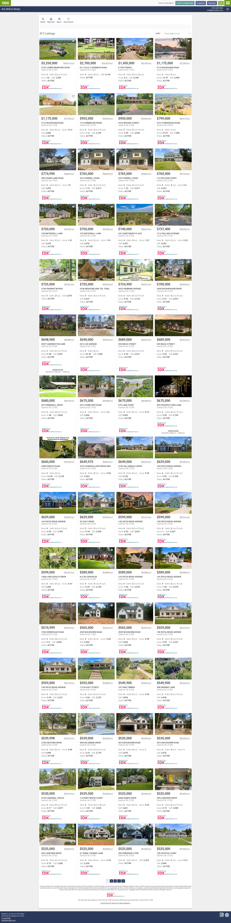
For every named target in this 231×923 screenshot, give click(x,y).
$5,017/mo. (184, 119)
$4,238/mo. (107, 401)
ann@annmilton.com (8, 920)
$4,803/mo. (107, 174)
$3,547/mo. (107, 628)
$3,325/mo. (107, 794)
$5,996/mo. (107, 119)
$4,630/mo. (184, 229)
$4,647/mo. (146, 229)
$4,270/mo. (69, 401)
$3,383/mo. (107, 738)
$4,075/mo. (146, 462)
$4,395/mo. (184, 284)
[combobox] (176, 33)
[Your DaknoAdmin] (5, 3)
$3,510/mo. (184, 628)
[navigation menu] (227, 3)
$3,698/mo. (107, 572)
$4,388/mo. (69, 340)
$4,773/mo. (184, 174)
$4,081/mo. (107, 462)
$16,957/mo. (107, 63)
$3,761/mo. (146, 517)
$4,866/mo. (69, 174)
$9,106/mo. (146, 63)
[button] (51, 21)
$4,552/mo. (69, 284)
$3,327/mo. (69, 794)
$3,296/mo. (146, 794)
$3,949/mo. (184, 462)
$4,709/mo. (69, 229)
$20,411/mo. (69, 63)
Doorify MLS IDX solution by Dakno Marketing (115, 903)
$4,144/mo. (69, 462)
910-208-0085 (6, 918)
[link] (43, 21)
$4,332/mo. (107, 340)
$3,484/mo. (107, 683)
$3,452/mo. (146, 683)
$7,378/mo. (184, 63)
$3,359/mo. (146, 738)
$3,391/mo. (69, 738)
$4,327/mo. (146, 340)
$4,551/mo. (146, 284)
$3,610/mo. (69, 628)
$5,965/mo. (146, 119)
